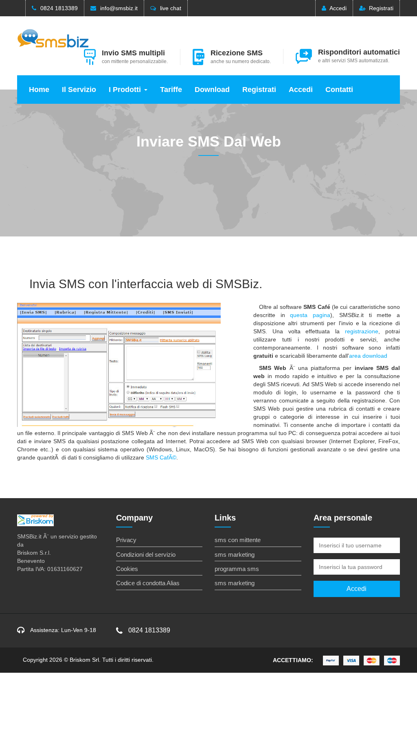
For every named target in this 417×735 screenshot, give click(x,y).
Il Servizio (79, 89)
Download (212, 89)
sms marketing (235, 554)
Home (39, 89)
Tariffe (171, 89)
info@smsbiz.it (119, 8)
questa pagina (310, 315)
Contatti (339, 89)
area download (368, 355)
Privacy (126, 539)
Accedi (338, 8)
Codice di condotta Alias (148, 583)
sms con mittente (238, 539)
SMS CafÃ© (161, 457)
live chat (170, 8)
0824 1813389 (59, 8)
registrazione (361, 331)
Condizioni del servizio (146, 554)
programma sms (237, 568)
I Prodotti (125, 89)
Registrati (381, 8)
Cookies (127, 568)
